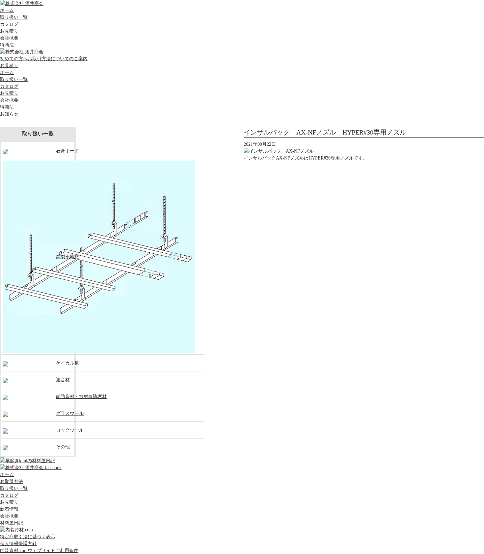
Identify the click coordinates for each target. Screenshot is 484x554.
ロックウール (70, 430)
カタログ (9, 24)
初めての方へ (44, 58)
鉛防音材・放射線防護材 (81, 396)
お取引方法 (11, 481)
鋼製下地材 (67, 256)
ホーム (7, 10)
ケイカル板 (67, 363)
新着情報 (9, 509)
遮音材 (63, 379)
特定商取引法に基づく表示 (27, 536)
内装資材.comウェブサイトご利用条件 (39, 550)
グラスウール (70, 413)
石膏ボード (67, 150)
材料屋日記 (11, 522)
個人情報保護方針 (18, 543)
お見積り (9, 31)
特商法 (7, 44)
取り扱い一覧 (14, 17)
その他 (63, 446)
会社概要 (9, 38)
